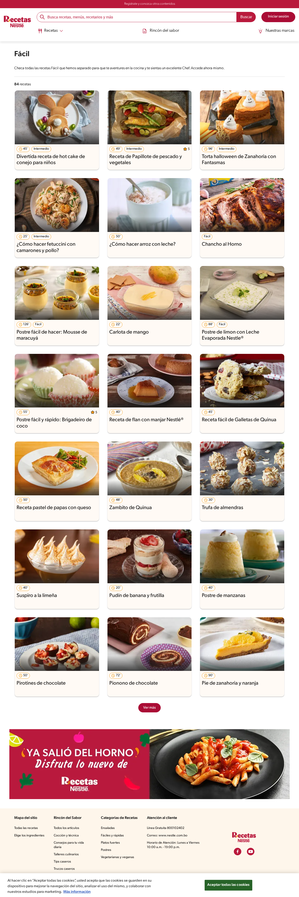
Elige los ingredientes (29, 835)
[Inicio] (17, 22)
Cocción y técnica (66, 835)
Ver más (149, 708)
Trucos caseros (64, 869)
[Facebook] (237, 851)
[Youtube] (250, 851)
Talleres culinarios (66, 854)
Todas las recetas (26, 828)
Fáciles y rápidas (112, 835)
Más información (77, 892)
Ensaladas (108, 828)
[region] (149, 885)
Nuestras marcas (280, 31)
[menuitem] (50, 33)
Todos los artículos (66, 828)
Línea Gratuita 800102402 (165, 828)
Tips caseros (62, 861)
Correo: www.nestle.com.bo (167, 835)
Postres (106, 850)
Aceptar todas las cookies (228, 885)
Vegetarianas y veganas (117, 857)
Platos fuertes (110, 843)
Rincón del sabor (164, 31)
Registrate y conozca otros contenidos (149, 4)
